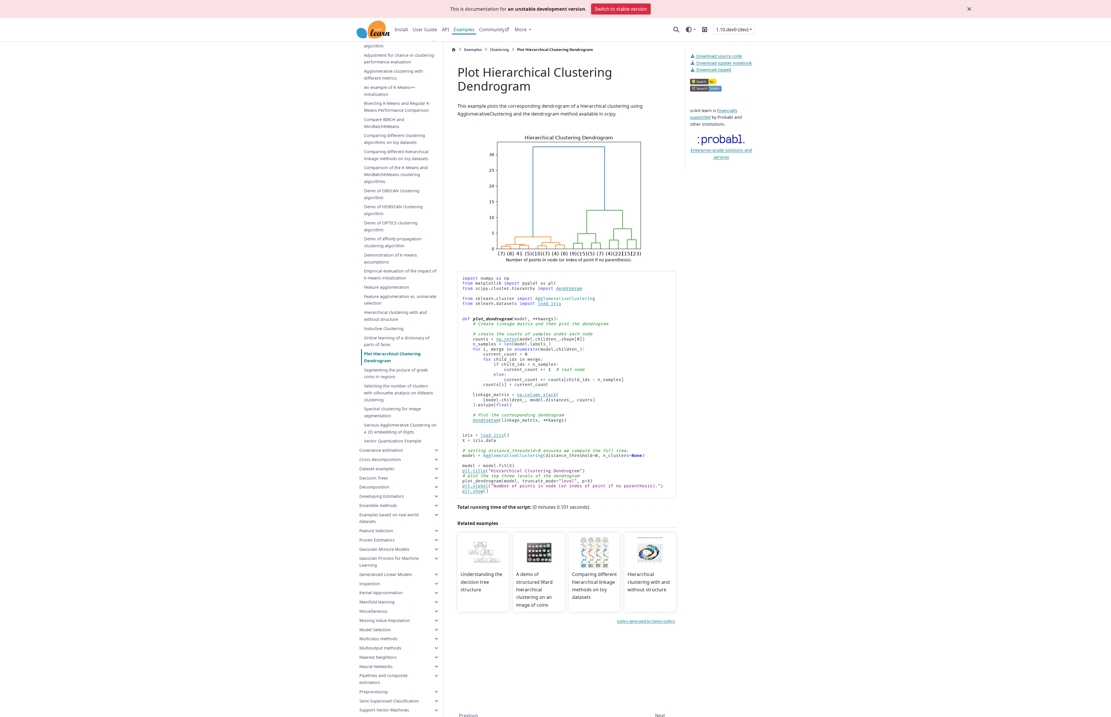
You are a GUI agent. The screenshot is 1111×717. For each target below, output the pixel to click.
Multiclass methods (378, 638)
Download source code (718, 56)
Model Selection (375, 629)
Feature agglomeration (386, 287)
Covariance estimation (381, 450)
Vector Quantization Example (392, 441)
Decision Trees (373, 478)
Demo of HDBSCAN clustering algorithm (393, 210)
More (521, 29)
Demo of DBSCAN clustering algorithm (392, 194)
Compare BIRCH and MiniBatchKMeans (384, 123)
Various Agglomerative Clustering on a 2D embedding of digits (400, 428)
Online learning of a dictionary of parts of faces (396, 341)
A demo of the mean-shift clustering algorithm (399, 42)
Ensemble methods (378, 505)
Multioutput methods (380, 648)
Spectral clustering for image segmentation (392, 412)
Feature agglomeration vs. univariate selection (400, 300)
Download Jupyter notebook (723, 63)
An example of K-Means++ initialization (389, 91)
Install (401, 29)
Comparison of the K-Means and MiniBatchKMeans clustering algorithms (396, 174)
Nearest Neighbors (378, 657)
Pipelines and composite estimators (383, 679)
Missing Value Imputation (384, 620)
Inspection (369, 583)
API (445, 29)
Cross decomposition (380, 459)
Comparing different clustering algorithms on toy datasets (394, 139)
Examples (464, 29)
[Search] (676, 29)
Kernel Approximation (381, 593)
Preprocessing (373, 691)
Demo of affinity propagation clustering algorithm (393, 242)
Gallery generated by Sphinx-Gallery (646, 621)
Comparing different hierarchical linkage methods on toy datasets (396, 155)
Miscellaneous (373, 611)
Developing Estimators (381, 496)
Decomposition (374, 487)
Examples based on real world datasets (389, 518)
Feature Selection (376, 530)
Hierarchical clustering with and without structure (395, 316)
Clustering (499, 49)
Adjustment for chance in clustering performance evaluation (399, 58)
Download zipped (713, 70)
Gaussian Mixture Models (384, 549)
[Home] (453, 50)
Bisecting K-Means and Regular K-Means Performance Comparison (397, 106)
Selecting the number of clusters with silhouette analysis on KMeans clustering (398, 393)
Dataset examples (376, 468)
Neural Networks (376, 666)
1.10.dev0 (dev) (732, 29)
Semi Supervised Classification (389, 701)
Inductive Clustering (384, 328)
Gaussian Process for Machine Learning (389, 562)
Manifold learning (377, 602)
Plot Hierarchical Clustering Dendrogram (392, 357)
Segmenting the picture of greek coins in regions (396, 373)
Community (492, 29)
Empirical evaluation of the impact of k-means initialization (400, 274)
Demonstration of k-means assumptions (390, 258)
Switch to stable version (621, 9)
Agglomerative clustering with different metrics (393, 74)
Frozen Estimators (377, 540)
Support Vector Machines (384, 710)
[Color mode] (690, 29)
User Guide (425, 29)
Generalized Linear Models (385, 574)
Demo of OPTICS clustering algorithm (390, 226)
